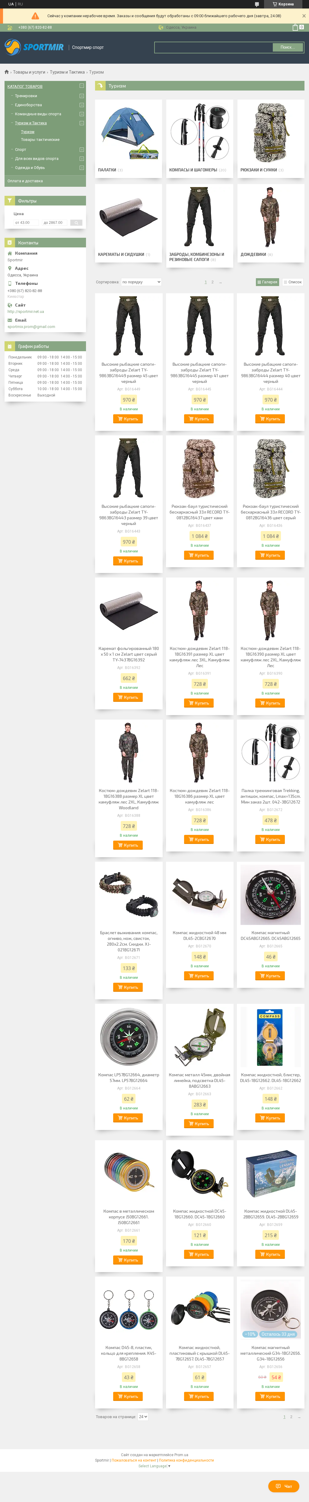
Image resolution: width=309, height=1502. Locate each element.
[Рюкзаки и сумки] (271, 133)
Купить (131, 418)
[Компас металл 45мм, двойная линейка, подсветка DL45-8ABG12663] (200, 1037)
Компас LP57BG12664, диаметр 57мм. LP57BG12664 (128, 1077)
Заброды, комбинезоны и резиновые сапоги (196, 257)
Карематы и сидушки (121, 254)
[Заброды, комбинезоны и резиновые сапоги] (199, 217)
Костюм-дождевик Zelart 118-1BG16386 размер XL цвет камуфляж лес (200, 796)
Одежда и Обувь (30, 167)
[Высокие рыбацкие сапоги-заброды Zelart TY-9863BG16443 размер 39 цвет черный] (129, 468)
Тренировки (26, 96)
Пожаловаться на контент (134, 1460)
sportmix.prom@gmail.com (31, 326)
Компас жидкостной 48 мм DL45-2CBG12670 (199, 935)
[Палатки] (128, 133)
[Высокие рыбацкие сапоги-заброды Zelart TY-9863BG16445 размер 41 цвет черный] (200, 326)
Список (295, 282)
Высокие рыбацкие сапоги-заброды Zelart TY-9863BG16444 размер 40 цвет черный (271, 372)
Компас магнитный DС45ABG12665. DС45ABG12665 (271, 935)
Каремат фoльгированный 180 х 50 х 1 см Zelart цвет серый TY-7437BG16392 (129, 654)
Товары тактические (40, 139)
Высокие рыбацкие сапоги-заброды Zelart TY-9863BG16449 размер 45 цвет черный (128, 372)
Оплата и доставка (25, 181)
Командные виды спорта (38, 114)
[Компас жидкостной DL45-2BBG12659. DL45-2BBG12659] (270, 1173)
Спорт (20, 149)
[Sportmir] (35, 48)
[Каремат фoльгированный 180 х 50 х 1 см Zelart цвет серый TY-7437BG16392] (129, 611)
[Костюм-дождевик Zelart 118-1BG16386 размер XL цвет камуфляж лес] (200, 753)
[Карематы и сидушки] (128, 217)
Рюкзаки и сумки (259, 169)
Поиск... (288, 47)
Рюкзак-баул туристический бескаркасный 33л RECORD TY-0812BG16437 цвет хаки (200, 512)
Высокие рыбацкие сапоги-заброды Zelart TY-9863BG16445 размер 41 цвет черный (199, 372)
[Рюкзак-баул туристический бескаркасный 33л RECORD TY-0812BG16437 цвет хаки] (200, 468)
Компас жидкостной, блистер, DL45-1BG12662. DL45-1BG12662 (270, 1077)
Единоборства (28, 105)
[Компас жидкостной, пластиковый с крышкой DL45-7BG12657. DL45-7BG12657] (200, 1310)
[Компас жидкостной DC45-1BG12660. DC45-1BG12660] (200, 1173)
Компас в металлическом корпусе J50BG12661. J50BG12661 (129, 1216)
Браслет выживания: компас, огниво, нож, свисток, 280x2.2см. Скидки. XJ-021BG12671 (129, 941)
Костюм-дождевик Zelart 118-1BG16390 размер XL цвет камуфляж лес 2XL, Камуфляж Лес (271, 657)
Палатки (107, 169)
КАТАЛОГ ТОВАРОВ (25, 86)
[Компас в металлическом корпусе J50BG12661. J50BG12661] (129, 1173)
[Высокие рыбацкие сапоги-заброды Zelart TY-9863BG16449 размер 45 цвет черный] (129, 326)
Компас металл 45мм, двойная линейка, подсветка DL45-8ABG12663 (199, 1080)
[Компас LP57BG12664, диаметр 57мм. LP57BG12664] (129, 1037)
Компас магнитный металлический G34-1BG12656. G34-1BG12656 (271, 1353)
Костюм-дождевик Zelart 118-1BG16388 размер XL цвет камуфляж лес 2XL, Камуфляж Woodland (129, 799)
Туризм (27, 131)
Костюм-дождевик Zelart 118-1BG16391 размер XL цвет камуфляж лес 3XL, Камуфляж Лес (200, 657)
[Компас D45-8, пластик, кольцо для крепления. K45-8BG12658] (129, 1310)
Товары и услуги (29, 72)
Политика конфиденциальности (186, 1460)
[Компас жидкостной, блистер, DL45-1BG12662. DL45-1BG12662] (270, 1037)
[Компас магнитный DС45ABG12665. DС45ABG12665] (270, 895)
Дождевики (253, 254)
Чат (288, 1486)
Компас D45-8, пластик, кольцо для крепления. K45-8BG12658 (128, 1353)
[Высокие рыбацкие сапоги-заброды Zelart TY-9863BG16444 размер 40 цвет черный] (270, 326)
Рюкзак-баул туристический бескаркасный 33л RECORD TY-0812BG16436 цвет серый (271, 512)
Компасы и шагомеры (193, 169)
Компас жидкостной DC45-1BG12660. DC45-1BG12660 (199, 1213)
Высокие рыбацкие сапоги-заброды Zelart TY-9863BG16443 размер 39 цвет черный (128, 515)
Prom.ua (181, 1455)
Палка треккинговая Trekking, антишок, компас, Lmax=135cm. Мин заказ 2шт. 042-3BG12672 (271, 796)
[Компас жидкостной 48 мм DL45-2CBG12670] (200, 895)
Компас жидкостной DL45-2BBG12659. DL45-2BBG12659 (270, 1213)
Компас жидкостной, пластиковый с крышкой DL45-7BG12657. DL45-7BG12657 (200, 1353)
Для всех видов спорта (37, 158)
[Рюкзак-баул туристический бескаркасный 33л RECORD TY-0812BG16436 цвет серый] (270, 468)
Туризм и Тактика (67, 72)
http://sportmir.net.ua (26, 311)
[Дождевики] (271, 217)
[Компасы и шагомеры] (199, 133)
